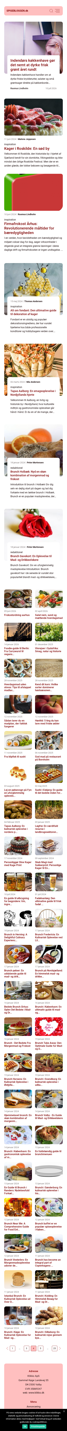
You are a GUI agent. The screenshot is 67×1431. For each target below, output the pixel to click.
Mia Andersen (33, 382)
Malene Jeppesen (27, 139)
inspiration (10, 144)
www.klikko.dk (36, 1392)
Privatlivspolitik (38, 1426)
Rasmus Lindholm (19, 88)
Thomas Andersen (33, 301)
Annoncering (34, 1406)
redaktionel (16, 467)
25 (54, 1348)
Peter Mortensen (35, 462)
